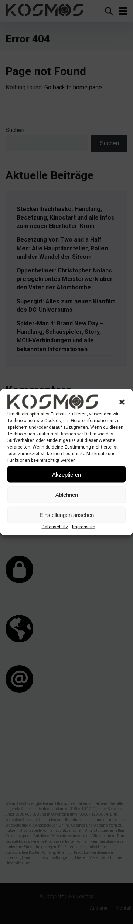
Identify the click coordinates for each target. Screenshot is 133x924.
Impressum (83, 526)
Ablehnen (66, 494)
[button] (122, 402)
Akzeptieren (66, 474)
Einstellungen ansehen (67, 514)
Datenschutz (55, 526)
